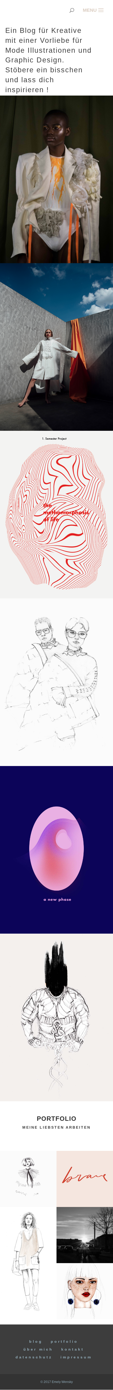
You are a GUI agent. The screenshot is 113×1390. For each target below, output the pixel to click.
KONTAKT (72, 1349)
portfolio (56, 1118)
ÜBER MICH (38, 1349)
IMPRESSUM (76, 1357)
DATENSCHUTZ (34, 1357)
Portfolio (64, 1341)
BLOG (36, 1341)
